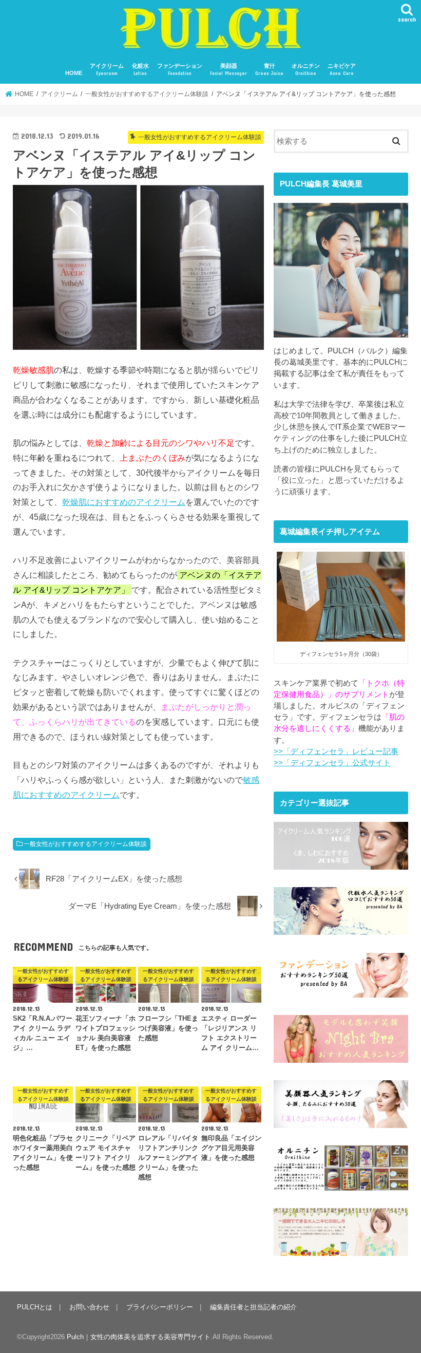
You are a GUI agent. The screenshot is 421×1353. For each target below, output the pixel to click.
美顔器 (228, 70)
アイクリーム (107, 70)
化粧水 (140, 70)
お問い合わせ (89, 1307)
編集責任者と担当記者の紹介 (253, 1307)
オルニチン (306, 70)
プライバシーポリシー (159, 1307)
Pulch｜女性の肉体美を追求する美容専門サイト (138, 1337)
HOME (73, 73)
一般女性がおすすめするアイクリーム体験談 (85, 844)
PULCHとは (34, 1307)
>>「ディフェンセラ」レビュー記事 (336, 751)
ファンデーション (179, 70)
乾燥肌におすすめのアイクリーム (123, 501)
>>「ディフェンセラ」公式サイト (332, 763)
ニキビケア (342, 70)
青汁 (269, 70)
